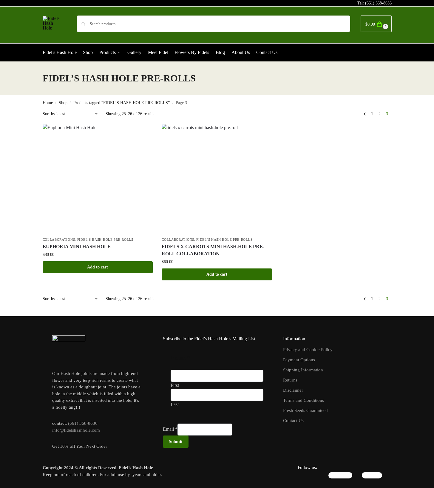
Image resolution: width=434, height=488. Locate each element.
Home (48, 103)
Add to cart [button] (97, 267)
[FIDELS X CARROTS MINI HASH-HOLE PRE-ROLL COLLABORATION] (217, 179)
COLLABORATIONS (59, 239)
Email (170, 429)
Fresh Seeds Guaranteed (305, 410)
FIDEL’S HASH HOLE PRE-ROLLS (105, 239)
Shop (63, 103)
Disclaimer (293, 390)
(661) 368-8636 (378, 3)
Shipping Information (303, 369)
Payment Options (299, 359)
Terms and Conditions (303, 400)
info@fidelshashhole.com (76, 430)
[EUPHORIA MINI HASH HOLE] (98, 179)
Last (175, 404)
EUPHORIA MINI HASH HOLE (77, 246)
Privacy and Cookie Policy (308, 349)
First (175, 385)
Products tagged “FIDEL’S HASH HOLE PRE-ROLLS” (121, 103)
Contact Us (293, 420)
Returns (290, 380)
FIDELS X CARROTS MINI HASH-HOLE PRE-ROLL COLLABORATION (213, 250)
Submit (176, 441)
